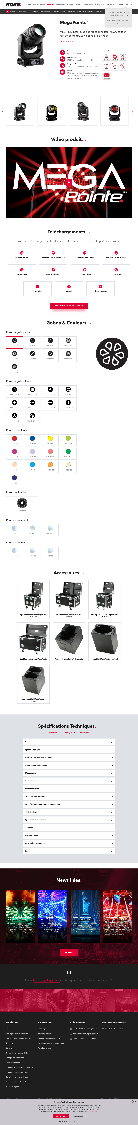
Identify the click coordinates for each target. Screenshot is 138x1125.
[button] (69, 1121)
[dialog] (69, 1112)
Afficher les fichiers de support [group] (69, 306)
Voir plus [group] (69, 952)
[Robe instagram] (69, 972)
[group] (2, 112)
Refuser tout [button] (78, 1116)
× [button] (135, 1101)
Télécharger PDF (69, 733)
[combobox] (133, 1101)
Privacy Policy (92, 1112)
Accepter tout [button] (60, 1116)
